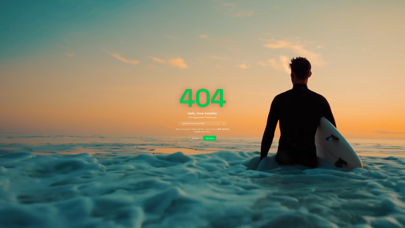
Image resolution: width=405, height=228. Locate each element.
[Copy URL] (223, 123)
